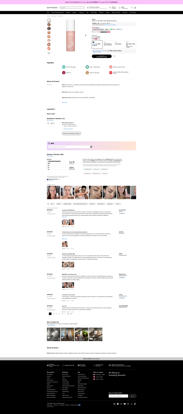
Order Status (64, 380)
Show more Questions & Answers (71, 133)
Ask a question (103, 23)
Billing (79, 382)
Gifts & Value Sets (116, 12)
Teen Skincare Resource (82, 397)
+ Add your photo (51, 325)
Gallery (63, 378)
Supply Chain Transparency (52, 382)
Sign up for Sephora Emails (115, 393)
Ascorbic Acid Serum (112, 353)
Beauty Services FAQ (82, 387)
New (48, 12)
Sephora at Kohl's (81, 389)
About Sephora (50, 374)
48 (68, 313)
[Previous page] (47, 313)
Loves (63, 393)
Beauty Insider (65, 374)
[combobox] (72, 7)
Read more (64, 217)
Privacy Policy (49, 405)
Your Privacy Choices (74, 405)
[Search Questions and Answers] (48, 123)
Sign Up (133, 396)
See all (49, 53)
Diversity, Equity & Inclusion (52, 391)
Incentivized (56, 197)
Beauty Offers (65, 389)
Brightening (106, 24)
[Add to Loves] (114, 56)
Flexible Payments (81, 393)
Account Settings (65, 383)
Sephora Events (50, 385)
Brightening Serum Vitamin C (62, 353)
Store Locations (81, 391)
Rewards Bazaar (65, 391)
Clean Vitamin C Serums (84, 353)
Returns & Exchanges (82, 376)
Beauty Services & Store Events (68, 385)
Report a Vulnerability (51, 397)
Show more (64, 102)
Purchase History (65, 382)
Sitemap (67, 405)
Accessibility (80, 395)
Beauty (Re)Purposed (51, 395)
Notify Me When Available (102, 56)
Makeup (68, 12)
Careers (48, 378)
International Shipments (82, 383)
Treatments (54, 16)
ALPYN (93, 19)
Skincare (74, 12)
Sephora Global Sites (51, 389)
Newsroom (49, 376)
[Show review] (81, 192)
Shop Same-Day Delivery (67, 397)
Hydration (114, 24)
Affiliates (48, 383)
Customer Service (81, 374)
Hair (87, 12)
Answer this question (68, 129)
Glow (110, 24)
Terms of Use (56, 405)
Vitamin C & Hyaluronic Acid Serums (98, 353)
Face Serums (60, 16)
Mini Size (101, 12)
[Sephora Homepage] (52, 7)
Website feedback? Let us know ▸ (91, 358)
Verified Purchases (67, 203)
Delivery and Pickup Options (83, 378)
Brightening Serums (73, 353)
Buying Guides (80, 385)
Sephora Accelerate (51, 393)
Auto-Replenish (65, 387)
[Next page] (71, 313)
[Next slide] (85, 35)
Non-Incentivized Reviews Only (80, 203)
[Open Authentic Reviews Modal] (59, 179)
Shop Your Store (65, 395)
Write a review (50, 156)
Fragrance (81, 12)
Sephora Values (50, 380)
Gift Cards (125, 12)
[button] (109, 29)
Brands (107, 12)
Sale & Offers (133, 12)
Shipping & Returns (97, 52)
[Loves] (132, 7)
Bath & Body (94, 12)
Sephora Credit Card (66, 376)
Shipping (79, 380)
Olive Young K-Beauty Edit (58, 12)
